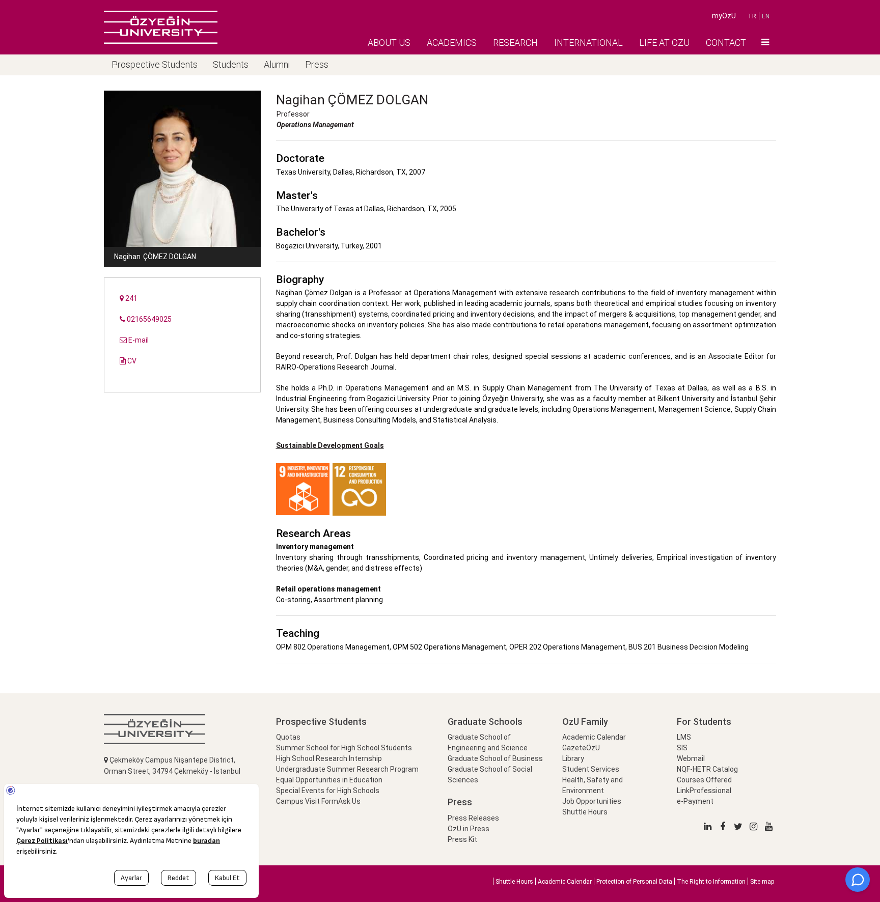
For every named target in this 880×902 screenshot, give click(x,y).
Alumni (277, 64)
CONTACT (726, 42)
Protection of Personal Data (634, 881)
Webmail (691, 758)
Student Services (590, 769)
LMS (684, 737)
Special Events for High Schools (327, 790)
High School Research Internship (329, 758)
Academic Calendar (594, 737)
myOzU (724, 16)
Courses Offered (704, 780)
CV (131, 361)
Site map (762, 881)
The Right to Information (711, 881)
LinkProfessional (704, 790)
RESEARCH (515, 42)
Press (316, 64)
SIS (682, 748)
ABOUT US (389, 42)
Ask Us (349, 801)
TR (752, 16)
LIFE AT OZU (664, 42)
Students (231, 64)
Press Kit (462, 839)
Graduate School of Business (495, 758)
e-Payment (695, 801)
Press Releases (473, 818)
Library (573, 758)
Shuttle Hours (585, 812)
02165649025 (148, 319)
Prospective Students (155, 64)
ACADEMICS (452, 42)
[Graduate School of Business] (160, 27)
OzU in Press (468, 829)
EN (765, 16)
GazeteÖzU (581, 748)
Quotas (288, 737)
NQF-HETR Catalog (707, 769)
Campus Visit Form (307, 801)
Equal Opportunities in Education (329, 780)
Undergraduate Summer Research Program (347, 769)
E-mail (138, 340)
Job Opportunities (591, 801)
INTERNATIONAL (588, 42)
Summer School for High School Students (344, 748)
